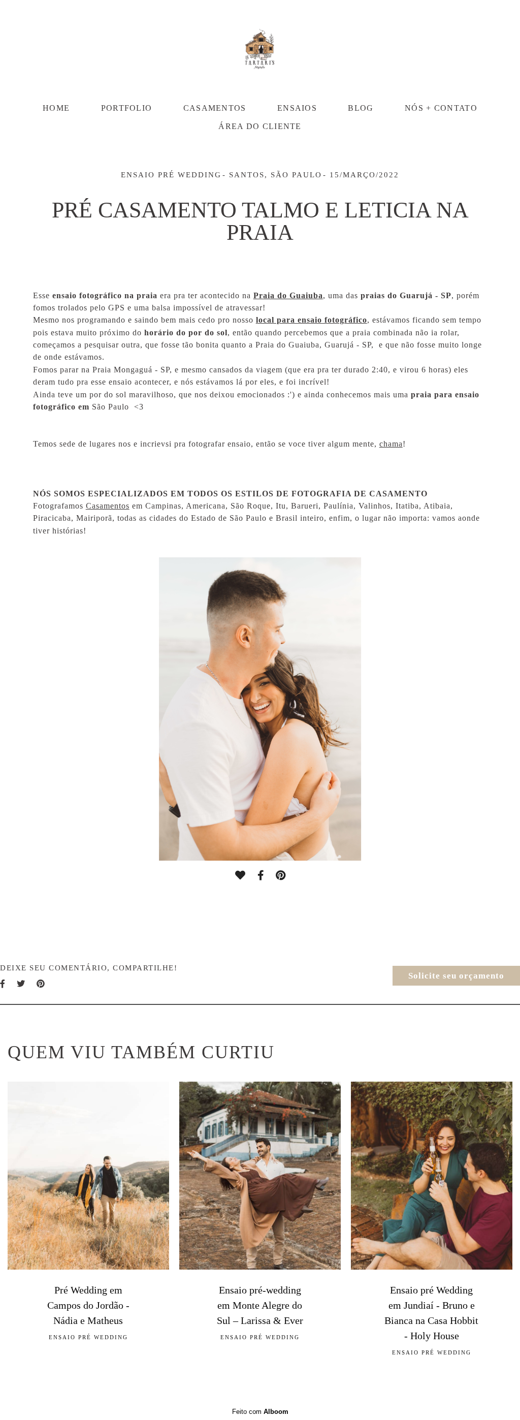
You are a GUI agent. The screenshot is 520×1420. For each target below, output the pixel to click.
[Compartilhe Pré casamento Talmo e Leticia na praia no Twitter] (21, 984)
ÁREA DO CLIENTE (260, 126)
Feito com (260, 1411)
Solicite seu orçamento (456, 976)
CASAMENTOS (214, 108)
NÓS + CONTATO (441, 108)
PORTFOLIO (126, 108)
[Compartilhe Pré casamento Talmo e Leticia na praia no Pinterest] (41, 984)
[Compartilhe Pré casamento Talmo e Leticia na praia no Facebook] (3, 984)
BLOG (360, 108)
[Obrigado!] (240, 875)
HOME (56, 108)
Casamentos (107, 506)
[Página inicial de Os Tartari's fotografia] (260, 48)
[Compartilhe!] (260, 875)
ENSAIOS (297, 108)
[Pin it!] (280, 875)
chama (391, 444)
